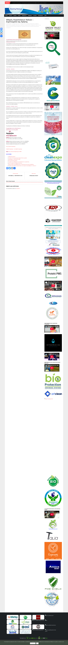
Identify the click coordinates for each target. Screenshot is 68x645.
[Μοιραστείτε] (1, 36)
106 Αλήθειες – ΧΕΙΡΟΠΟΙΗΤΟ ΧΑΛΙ (14, 159)
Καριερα (15, 15)
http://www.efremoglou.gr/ (10, 146)
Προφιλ (10, 15)
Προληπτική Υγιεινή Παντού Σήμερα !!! (19, 2)
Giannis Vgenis (9, 23)
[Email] (1, 33)
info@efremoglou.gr (9, 148)
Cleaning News (13, 25)
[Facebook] (1, 29)
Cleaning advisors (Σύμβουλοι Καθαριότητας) (15, 26)
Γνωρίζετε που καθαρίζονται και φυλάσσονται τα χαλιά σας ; (19, 161)
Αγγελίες (35, 15)
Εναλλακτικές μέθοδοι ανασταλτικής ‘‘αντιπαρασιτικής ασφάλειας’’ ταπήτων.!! (22, 165)
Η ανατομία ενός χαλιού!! (13, 160)
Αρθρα (19, 15)
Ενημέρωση (24, 15)
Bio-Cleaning (27, 23)
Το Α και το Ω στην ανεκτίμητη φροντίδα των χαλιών (18, 157)
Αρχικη (6, 15)
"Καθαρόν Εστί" (23, 23)
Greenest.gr (22, 25)
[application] (53, 261)
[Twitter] (1, 31)
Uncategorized (33, 25)
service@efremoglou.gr (18, 148)
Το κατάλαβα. (33, 643)
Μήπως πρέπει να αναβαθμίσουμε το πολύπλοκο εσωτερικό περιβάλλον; (21, 164)
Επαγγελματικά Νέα (27, 25)
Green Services (18, 25)
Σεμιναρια (30, 15)
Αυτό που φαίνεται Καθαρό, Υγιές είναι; (15, 163)
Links (45, 15)
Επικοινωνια (40, 15)
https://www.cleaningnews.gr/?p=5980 (14, 151)
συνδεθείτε (18, 188)
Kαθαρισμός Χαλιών (12, 156)
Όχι (37, 643)
